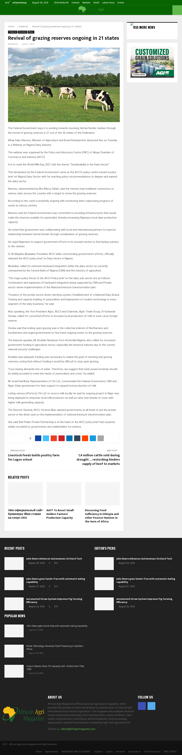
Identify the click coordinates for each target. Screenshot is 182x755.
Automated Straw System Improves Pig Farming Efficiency (54, 600)
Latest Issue (108, 2)
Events (120, 2)
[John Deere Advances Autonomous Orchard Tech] (14, 563)
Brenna (14, 44)
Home (39, 751)
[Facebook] (142, 706)
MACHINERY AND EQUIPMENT (76, 751)
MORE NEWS (147, 27)
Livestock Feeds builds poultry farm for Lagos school (34, 457)
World (96, 2)
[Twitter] (151, 706)
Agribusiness (51, 751)
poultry (109, 751)
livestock (22, 32)
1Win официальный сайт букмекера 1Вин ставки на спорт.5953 (25, 514)
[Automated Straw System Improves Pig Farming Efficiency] (14, 603)
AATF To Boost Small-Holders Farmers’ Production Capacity (60, 514)
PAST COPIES (170, 751)
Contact (75, 2)
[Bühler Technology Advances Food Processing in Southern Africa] (14, 651)
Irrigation (98, 751)
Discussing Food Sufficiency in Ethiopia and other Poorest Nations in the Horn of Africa (102, 516)
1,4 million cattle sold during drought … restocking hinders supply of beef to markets (98, 460)
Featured (13, 32)
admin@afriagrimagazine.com (78, 729)
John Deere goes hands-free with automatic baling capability (55, 580)
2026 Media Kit (61, 2)
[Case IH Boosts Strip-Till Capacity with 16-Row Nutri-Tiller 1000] (14, 671)
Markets (86, 2)
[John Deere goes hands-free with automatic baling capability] (14, 583)
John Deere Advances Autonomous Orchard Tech (54, 559)
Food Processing (152, 751)
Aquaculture (134, 751)
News (31, 32)
